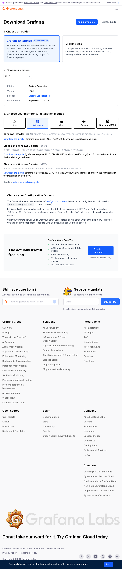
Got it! (108, 564)
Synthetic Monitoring (13, 375)
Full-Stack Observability (55, 332)
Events (46, 431)
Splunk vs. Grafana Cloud (97, 495)
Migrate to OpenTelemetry (56, 369)
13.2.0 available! (86, 22)
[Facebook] (81, 556)
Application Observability (15, 351)
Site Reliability (50, 360)
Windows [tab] (38, 125)
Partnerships (90, 426)
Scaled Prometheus (53, 350)
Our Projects (8, 417)
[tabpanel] (61, 158)
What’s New (8, 397)
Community (49, 426)
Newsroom (89, 431)
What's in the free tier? (14, 337)
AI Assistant (8, 342)
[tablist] (61, 123)
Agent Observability (12, 346)
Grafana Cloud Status (13, 402)
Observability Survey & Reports (59, 436)
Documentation (51, 417)
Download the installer (14, 139)
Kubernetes (90, 351)
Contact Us (89, 440)
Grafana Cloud (80, 536)
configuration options (56, 201)
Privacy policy (98, 309)
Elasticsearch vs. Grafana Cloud (100, 481)
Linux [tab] (14, 125)
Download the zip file (14, 154)
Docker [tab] (84, 125)
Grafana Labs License (39, 95)
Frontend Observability (14, 370)
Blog (45, 421)
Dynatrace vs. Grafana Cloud (99, 476)
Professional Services (95, 450)
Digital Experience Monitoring (58, 345)
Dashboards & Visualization (16, 361)
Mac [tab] (61, 125)
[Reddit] (117, 556)
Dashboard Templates (13, 431)
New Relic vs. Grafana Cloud (99, 486)
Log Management (52, 364)
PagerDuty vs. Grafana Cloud (99, 490)
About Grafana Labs (94, 417)
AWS (86, 337)
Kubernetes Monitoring (14, 356)
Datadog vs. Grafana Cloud (98, 471)
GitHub (6, 421)
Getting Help (90, 445)
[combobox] (18, 76)
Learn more (82, 564)
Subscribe (110, 301)
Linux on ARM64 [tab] (107, 125)
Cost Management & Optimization (60, 355)
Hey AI (87, 455)
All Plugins (89, 332)
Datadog (88, 356)
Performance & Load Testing (17, 380)
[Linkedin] (95, 556)
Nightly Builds (108, 22)
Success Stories (92, 436)
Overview (7, 327)
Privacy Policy (50, 2)
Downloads (8, 426)
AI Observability (51, 327)
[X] (88, 556)
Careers (88, 421)
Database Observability (14, 365)
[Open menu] (117, 9)
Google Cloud (91, 342)
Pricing (6, 332)
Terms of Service (31, 2)
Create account (98, 250)
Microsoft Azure (92, 346)
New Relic (89, 361)
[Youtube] (110, 556)
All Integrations (92, 327)
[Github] (102, 556)
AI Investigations (11, 393)
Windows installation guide (26, 182)
